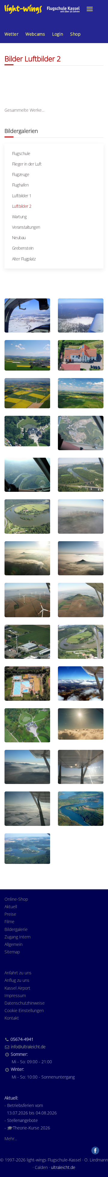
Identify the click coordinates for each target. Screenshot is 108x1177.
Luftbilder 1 (21, 195)
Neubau (19, 237)
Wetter (11, 34)
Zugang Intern (17, 937)
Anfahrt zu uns (18, 973)
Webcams (35, 34)
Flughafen (20, 185)
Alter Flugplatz (24, 259)
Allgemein (13, 944)
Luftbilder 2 (21, 206)
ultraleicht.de (63, 1167)
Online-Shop (16, 899)
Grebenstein (23, 248)
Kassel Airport (17, 988)
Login (57, 34)
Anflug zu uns (16, 980)
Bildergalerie (16, 929)
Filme (9, 921)
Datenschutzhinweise (24, 1003)
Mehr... (10, 1138)
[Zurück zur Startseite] (42, 9)
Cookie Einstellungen (24, 1010)
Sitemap (12, 952)
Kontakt (11, 1018)
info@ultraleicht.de (28, 1046)
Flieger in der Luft (26, 164)
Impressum (15, 995)
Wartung (19, 216)
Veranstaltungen (26, 227)
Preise (10, 914)
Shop (75, 34)
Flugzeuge (20, 174)
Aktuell (10, 906)
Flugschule (21, 153)
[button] (90, 9)
